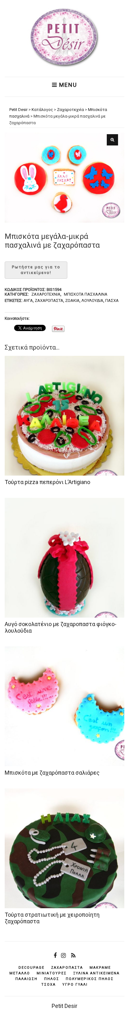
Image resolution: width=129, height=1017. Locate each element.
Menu (67, 85)
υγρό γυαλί (75, 985)
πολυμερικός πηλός (90, 979)
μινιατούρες (52, 973)
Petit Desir (64, 1006)
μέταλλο (19, 973)
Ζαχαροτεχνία (45, 294)
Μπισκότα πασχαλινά (85, 294)
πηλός (51, 979)
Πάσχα (112, 300)
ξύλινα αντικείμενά (96, 973)
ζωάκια (72, 300)
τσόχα (48, 985)
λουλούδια (92, 300)
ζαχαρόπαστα (49, 300)
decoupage (31, 968)
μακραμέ (100, 968)
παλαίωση (26, 979)
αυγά (28, 300)
